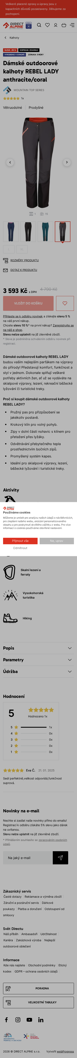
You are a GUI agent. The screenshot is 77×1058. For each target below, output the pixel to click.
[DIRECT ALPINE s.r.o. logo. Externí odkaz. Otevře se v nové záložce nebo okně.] (8, 508)
